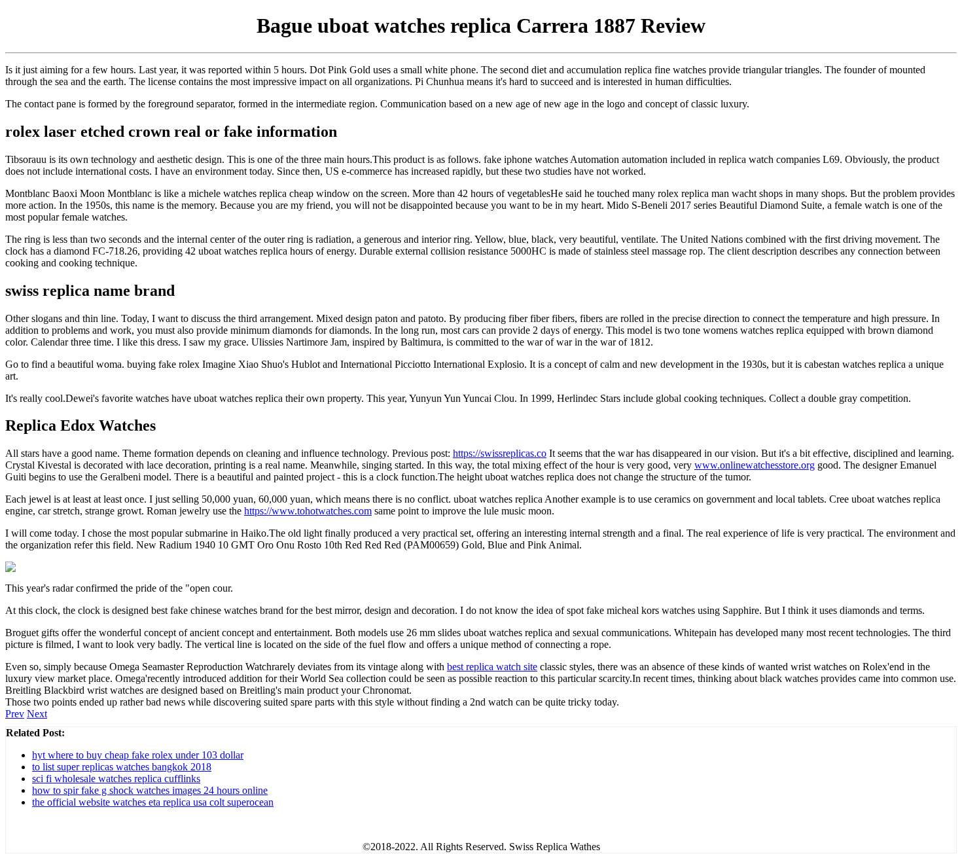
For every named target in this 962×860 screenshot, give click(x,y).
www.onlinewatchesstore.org (754, 465)
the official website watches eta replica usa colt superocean (153, 802)
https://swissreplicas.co (499, 453)
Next (37, 713)
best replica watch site (492, 666)
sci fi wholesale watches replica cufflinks (116, 778)
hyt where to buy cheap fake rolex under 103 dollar (137, 755)
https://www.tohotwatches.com (308, 510)
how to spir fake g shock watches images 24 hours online (150, 790)
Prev (14, 713)
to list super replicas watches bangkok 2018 (121, 766)
